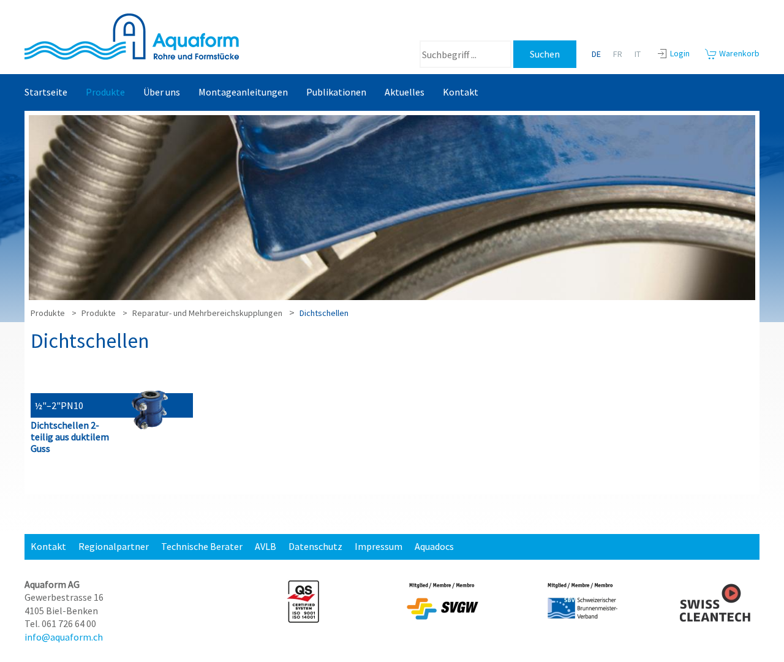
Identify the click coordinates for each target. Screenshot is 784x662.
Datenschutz (315, 546)
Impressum (378, 546)
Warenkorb (738, 53)
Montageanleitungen (243, 92)
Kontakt (460, 92)
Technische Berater (202, 546)
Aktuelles (404, 92)
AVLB (265, 546)
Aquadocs (434, 546)
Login (680, 53)
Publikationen (336, 92)
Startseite (45, 92)
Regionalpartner (113, 546)
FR (617, 53)
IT (638, 53)
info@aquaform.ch (63, 637)
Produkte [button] (105, 92)
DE (596, 53)
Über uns (161, 92)
